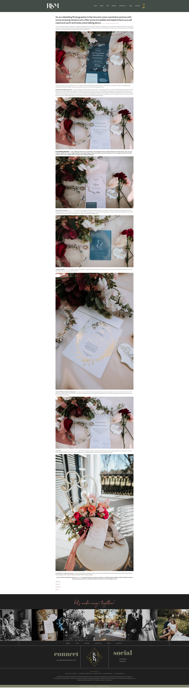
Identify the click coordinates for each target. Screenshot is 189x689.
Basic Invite (76, 85)
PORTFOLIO (122, 5)
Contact (119, 643)
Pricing (86, 643)
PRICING (114, 5)
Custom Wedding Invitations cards (109, 23)
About (68, 643)
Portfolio (98, 643)
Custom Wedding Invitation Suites (69, 451)
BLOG (130, 5)
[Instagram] (143, 4)
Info (77, 643)
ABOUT (102, 5)
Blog (109, 643)
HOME (95, 5)
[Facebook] (143, 7)
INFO (107, 5)
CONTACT (137, 5)
